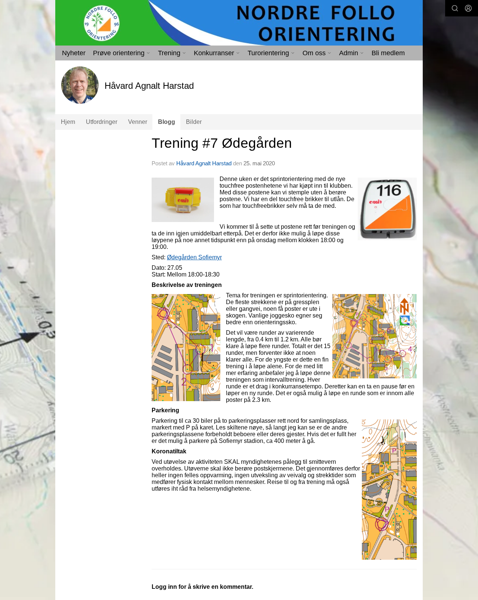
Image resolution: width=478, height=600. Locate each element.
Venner (137, 122)
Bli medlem (388, 53)
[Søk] (455, 8)
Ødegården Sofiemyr (194, 257)
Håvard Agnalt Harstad (204, 163)
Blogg (166, 122)
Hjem (68, 122)
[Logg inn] (468, 8)
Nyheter (74, 53)
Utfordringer (101, 122)
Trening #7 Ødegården (222, 143)
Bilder (194, 122)
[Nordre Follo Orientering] (239, 23)
